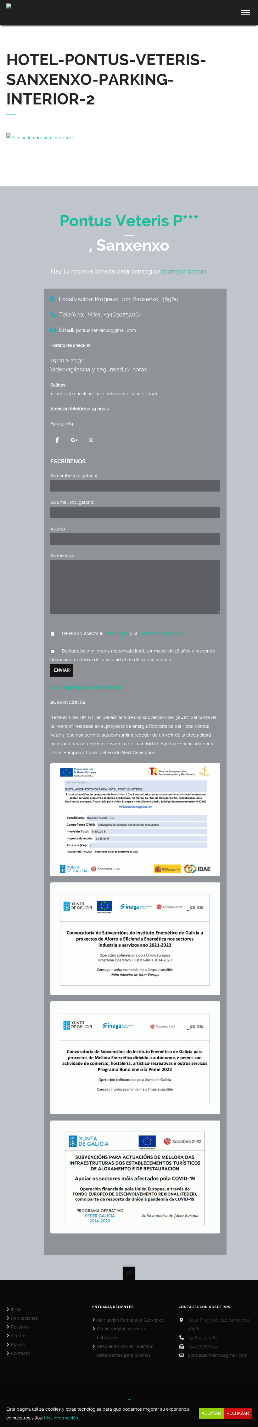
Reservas (20, 1326)
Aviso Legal (117, 633)
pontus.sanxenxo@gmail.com (218, 1355)
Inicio (16, 1309)
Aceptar (211, 1413)
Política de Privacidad (161, 633)
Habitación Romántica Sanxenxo (130, 1320)
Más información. (61, 1417)
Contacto (20, 1353)
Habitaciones (24, 1318)
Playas (18, 1344)
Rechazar (238, 1413)
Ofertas (18, 1335)
